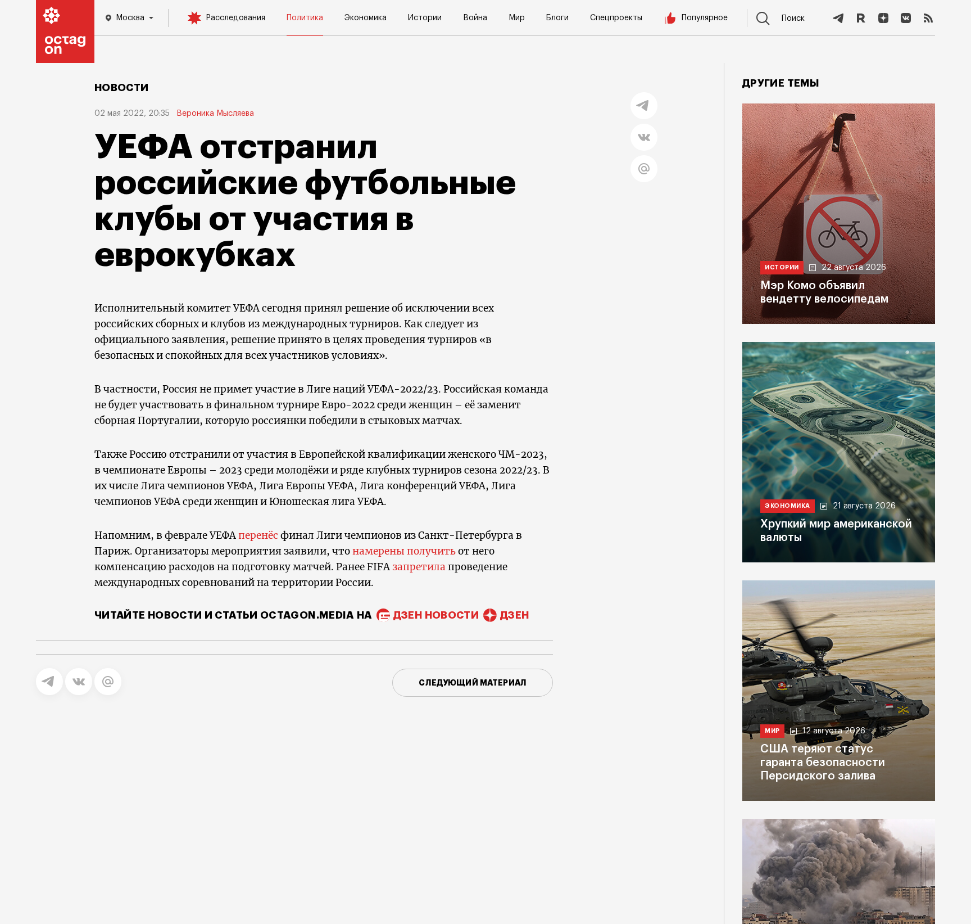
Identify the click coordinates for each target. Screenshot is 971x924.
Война (475, 18)
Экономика (365, 18)
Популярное (705, 18)
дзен (514, 615)
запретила (419, 567)
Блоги (557, 18)
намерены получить (404, 551)
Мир (517, 18)
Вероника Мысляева (215, 114)
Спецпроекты (616, 18)
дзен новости (436, 615)
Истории (425, 18)
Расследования (235, 18)
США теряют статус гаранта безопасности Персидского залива (822, 762)
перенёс (258, 535)
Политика (305, 18)
